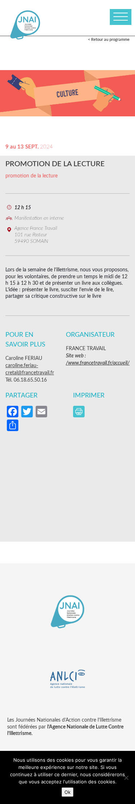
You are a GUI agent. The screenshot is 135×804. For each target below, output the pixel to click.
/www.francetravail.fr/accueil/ (98, 363)
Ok (67, 792)
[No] (126, 777)
